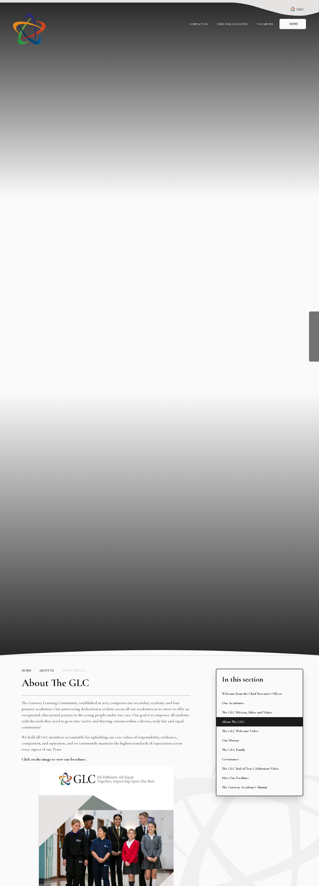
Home (26, 670)
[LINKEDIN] (314, 336)
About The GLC (74, 670)
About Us (46, 670)
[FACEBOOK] (314, 316)
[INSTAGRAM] (314, 326)
